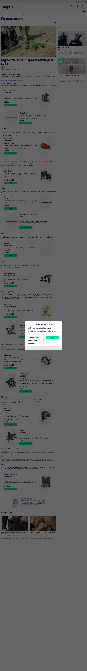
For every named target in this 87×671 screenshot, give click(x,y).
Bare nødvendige (34, 337)
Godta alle (52, 337)
